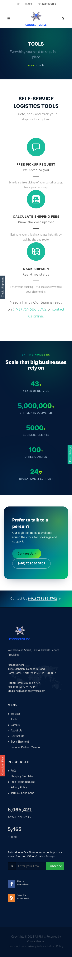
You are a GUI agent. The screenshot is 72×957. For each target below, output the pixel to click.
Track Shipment (20, 741)
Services (15, 714)
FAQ (13, 771)
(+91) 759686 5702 (30, 309)
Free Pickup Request (23, 782)
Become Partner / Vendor (26, 747)
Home (31, 65)
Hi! (18, 4)
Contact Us (25, 553)
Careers (15, 725)
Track (28, 4)
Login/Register (46, 4)
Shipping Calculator (22, 776)
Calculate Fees (2, 766)
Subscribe (55, 866)
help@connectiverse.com (30, 691)
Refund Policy (55, 946)
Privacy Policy (19, 787)
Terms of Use (16, 946)
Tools (14, 719)
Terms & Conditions (22, 793)
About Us (16, 730)
